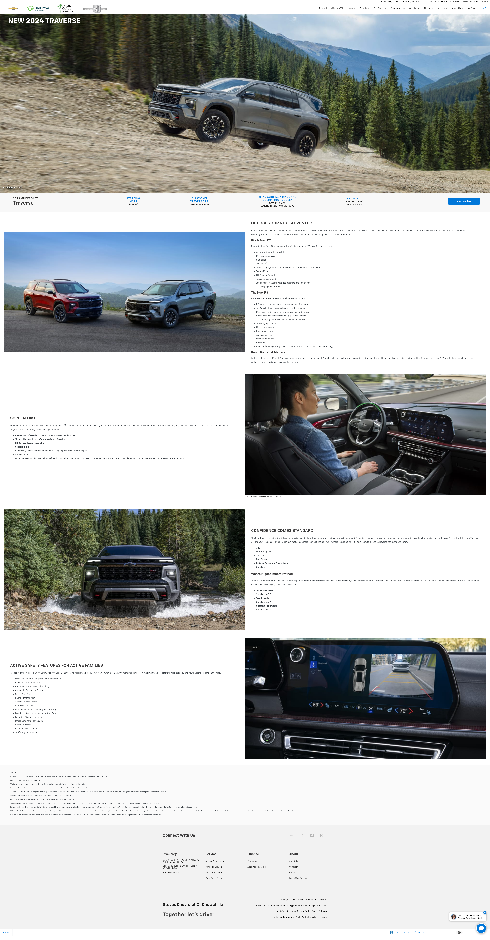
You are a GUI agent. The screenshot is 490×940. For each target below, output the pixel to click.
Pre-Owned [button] (378, 8)
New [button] (351, 8)
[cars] (291, 835)
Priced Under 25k (171, 873)
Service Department (214, 861)
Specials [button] (413, 8)
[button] (485, 8)
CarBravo (471, 8)
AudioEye (281, 911)
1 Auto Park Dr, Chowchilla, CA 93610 (443, 2)
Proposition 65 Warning (281, 906)
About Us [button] (456, 8)
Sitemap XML (320, 906)
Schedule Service (213, 867)
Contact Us (294, 867)
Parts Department (213, 873)
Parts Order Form (213, 878)
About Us (293, 861)
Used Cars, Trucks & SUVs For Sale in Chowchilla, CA (180, 867)
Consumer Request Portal (298, 911)
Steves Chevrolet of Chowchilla (312, 900)
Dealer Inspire (320, 917)
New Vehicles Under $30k (331, 8)
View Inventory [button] (464, 201)
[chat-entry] (481, 928)
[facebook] (312, 835)
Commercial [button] (397, 8)
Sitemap (309, 906)
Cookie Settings (319, 911)
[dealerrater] (302, 835)
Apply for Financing (256, 867)
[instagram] (322, 835)
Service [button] (441, 8)
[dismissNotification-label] (484, 912)
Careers (293, 873)
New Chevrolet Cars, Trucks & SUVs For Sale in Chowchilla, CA (181, 861)
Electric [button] (363, 8)
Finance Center (254, 861)
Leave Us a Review (298, 878)
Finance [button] (428, 8)
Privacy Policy (262, 906)
